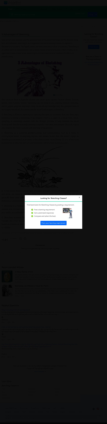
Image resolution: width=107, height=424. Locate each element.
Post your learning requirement (53, 223)
